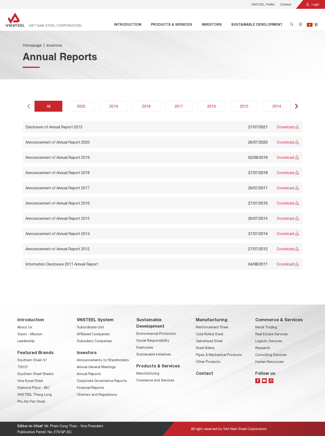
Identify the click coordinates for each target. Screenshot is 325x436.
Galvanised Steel (209, 341)
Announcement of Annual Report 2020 (57, 142)
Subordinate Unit (90, 327)
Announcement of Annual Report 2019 (57, 157)
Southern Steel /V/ (32, 360)
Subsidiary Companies (94, 341)
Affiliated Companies (93, 334)
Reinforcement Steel (212, 327)
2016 (211, 106)
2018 (146, 106)
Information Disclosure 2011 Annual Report (61, 264)
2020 (81, 106)
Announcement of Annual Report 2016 (57, 203)
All (48, 106)
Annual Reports (89, 374)
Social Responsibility (152, 340)
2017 (179, 106)
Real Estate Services (271, 334)
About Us (24, 327)
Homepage (32, 45)
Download (286, 127)
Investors (212, 24)
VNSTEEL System (95, 319)
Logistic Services (268, 341)
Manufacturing (147, 373)
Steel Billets (205, 348)
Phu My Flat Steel (31, 401)
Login (315, 4)
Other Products (208, 362)
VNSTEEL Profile (262, 4)
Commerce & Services (279, 319)
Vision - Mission (29, 334)
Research (262, 348)
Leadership (26, 341)
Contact (285, 4)
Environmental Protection (156, 334)
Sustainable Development (256, 24)
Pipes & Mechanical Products (219, 355)
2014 (276, 106)
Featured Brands (35, 352)
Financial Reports (90, 388)
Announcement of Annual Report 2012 (57, 249)
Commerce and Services (155, 380)
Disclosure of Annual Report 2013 (53, 127)
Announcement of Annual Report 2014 (57, 233)
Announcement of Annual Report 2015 (57, 218)
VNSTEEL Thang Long (34, 394)
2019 (113, 106)
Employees (144, 347)
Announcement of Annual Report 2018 (57, 172)
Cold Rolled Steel (209, 334)
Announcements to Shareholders (103, 360)
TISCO (22, 367)
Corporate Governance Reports (102, 381)
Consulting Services (271, 355)
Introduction (127, 24)
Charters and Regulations (97, 394)
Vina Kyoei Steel (30, 381)
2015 (244, 106)
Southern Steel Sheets (35, 374)
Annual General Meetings (96, 367)
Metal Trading (266, 327)
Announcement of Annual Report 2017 (57, 188)
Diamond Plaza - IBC (33, 388)
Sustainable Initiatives (153, 354)
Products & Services (171, 24)
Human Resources (269, 362)
